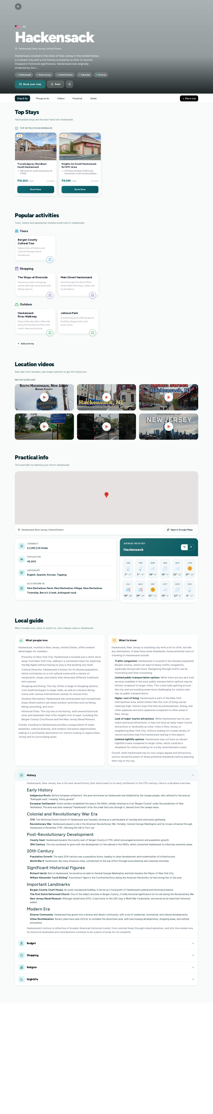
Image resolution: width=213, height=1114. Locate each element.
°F (191, 547)
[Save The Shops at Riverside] (49, 295)
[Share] (69, 84)
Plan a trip (190, 98)
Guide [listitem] (93, 98)
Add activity (27, 343)
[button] (36, 164)
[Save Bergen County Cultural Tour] (49, 259)
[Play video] (44, 397)
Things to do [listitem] (42, 98)
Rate (58, 84)
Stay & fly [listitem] (22, 98)
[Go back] (18, 6)
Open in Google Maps (181, 529)
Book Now (35, 189)
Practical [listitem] (77, 98)
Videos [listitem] (61, 98)
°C (184, 547)
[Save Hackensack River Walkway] (49, 332)
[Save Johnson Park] (92, 332)
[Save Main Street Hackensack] (92, 295)
